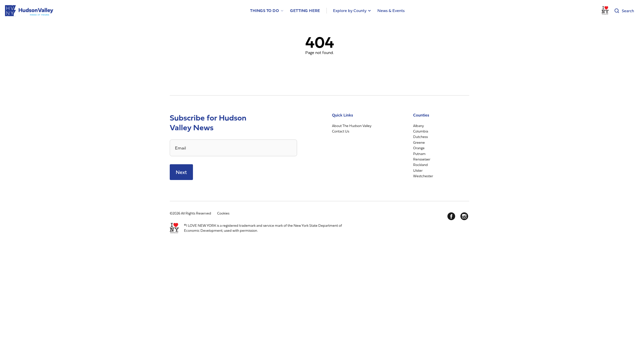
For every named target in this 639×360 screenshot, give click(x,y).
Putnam (419, 153)
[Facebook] (451, 216)
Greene (419, 142)
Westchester (423, 175)
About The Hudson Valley (351, 125)
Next (181, 172)
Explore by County (349, 10)
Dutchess (420, 136)
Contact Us (340, 131)
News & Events (391, 10)
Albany (418, 125)
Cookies (223, 213)
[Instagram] (464, 216)
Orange (419, 147)
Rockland (420, 164)
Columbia (420, 131)
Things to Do (264, 11)
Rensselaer (421, 159)
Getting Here (305, 11)
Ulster (418, 170)
